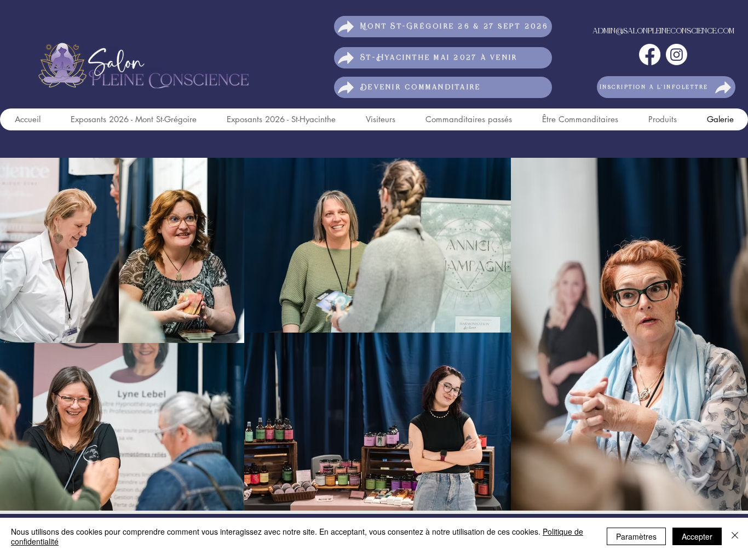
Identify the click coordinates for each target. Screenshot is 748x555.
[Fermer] (734, 536)
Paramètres (636, 536)
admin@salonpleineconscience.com (663, 31)
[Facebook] (649, 54)
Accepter (697, 536)
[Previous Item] (19, 333)
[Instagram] (676, 54)
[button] (666, 87)
